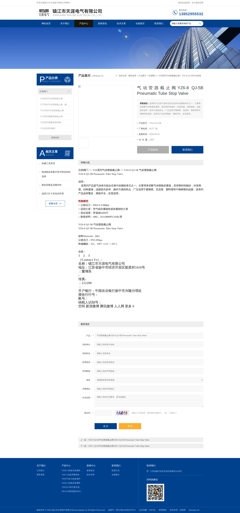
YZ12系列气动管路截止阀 (52, 110)
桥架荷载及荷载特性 (52, 185)
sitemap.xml (194, 510)
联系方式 (115, 470)
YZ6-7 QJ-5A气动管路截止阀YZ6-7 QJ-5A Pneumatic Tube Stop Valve (118, 446)
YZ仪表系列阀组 (47, 128)
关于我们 (64, 23)
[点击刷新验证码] (122, 413)
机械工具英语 (48, 163)
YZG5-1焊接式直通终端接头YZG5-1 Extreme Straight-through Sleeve (72, 483)
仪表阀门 (43, 91)
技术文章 (121, 23)
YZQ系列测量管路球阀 (50, 122)
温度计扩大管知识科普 (53, 193)
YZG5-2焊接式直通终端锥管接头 (72, 470)
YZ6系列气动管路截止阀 (51, 98)
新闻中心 (91, 465)
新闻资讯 (102, 23)
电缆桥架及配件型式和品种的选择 (56, 174)
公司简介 (40, 470)
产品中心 (83, 23)
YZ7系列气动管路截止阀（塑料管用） (56, 104)
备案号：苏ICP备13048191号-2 (122, 510)
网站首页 (46, 23)
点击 (68, 91)
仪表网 (182, 510)
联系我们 (158, 23)
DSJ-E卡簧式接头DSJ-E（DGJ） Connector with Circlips (72, 491)
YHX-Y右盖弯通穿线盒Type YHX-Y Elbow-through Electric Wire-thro (72, 475)
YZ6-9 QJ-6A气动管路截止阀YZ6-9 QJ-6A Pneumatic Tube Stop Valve (118, 440)
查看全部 (55, 137)
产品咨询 (153, 149)
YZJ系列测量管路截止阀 (51, 116)
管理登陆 (163, 510)
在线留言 (140, 23)
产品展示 (142, 76)
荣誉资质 (40, 475)
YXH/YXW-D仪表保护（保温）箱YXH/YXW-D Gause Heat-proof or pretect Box (72, 479)
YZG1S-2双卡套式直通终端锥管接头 (72, 487)
